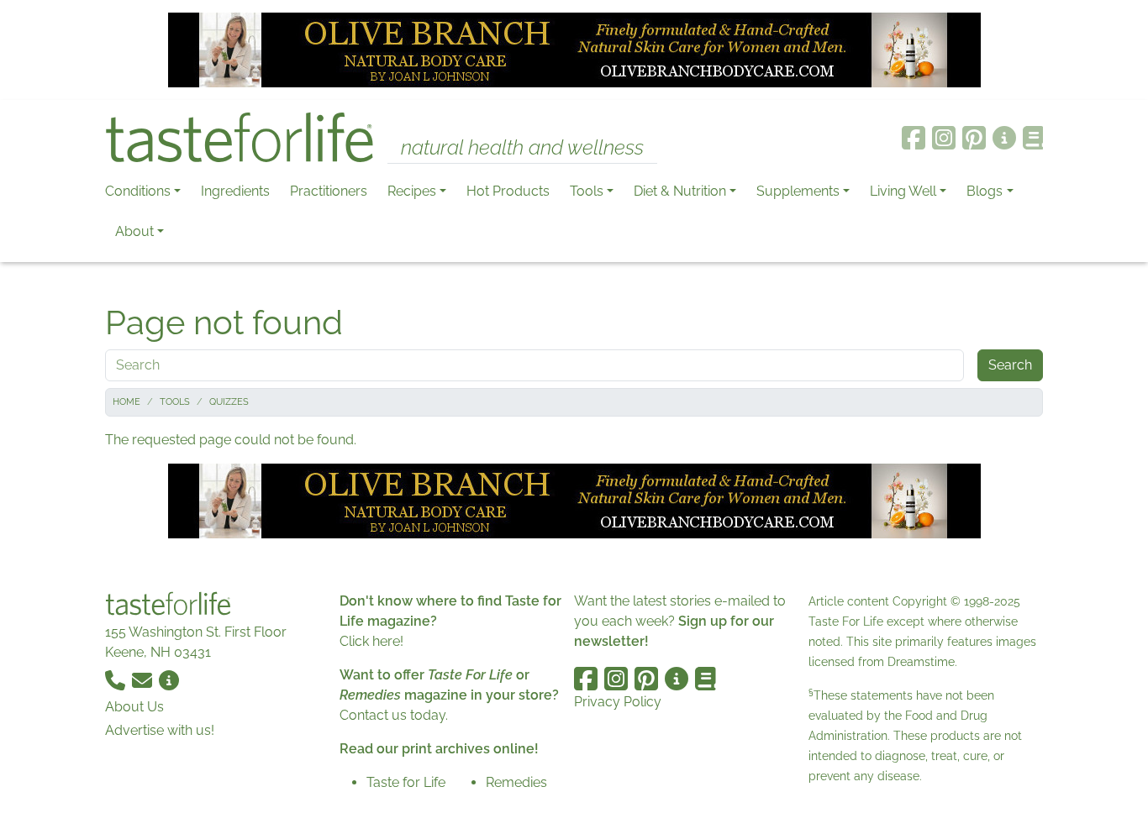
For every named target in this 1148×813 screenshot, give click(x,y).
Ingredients (235, 191)
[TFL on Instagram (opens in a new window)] (944, 137)
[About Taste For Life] (1004, 137)
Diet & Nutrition (680, 191)
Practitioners (328, 191)
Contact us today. (394, 715)
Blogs (984, 191)
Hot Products (508, 191)
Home (126, 401)
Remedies (516, 782)
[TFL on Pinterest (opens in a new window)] (974, 137)
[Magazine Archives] (1033, 137)
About (134, 231)
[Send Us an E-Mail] (143, 679)
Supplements (798, 191)
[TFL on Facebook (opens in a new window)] (913, 137)
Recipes (411, 191)
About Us (134, 707)
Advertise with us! (159, 730)
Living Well (903, 191)
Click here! (371, 641)
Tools (586, 191)
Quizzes (229, 401)
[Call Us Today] (117, 679)
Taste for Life (405, 782)
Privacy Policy (617, 702)
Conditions (138, 191)
